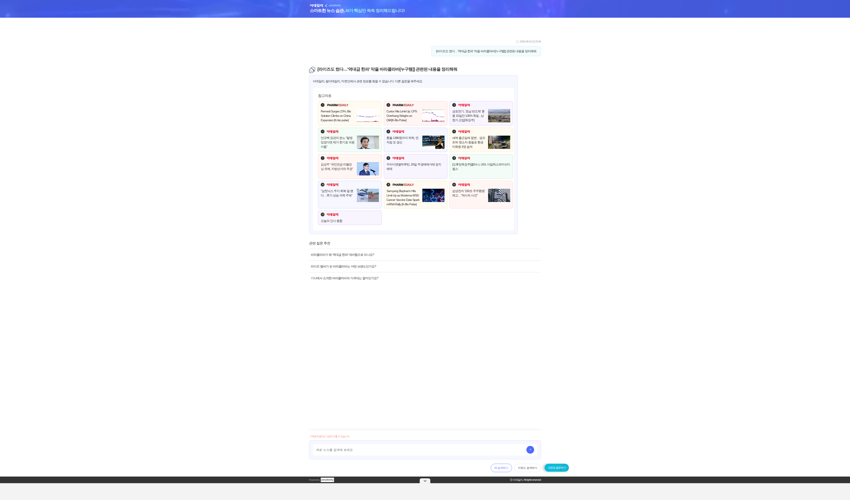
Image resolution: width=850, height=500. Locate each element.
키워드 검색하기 (527, 467)
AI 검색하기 (501, 467)
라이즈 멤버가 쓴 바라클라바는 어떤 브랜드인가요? (343, 266)
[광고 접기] (425, 480)
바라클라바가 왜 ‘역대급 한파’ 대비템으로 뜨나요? (342, 254)
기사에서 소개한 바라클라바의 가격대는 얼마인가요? (344, 278)
